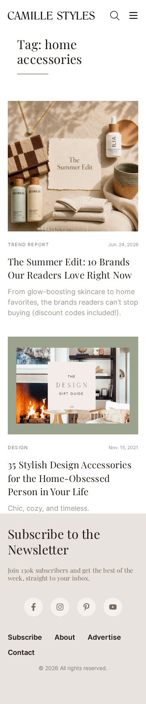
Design (18, 447)
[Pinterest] (86, 607)
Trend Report (28, 244)
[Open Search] (115, 15)
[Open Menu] (133, 15)
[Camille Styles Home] (52, 15)
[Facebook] (33, 607)
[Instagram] (60, 607)
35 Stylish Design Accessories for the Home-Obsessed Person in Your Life (70, 478)
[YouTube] (113, 607)
